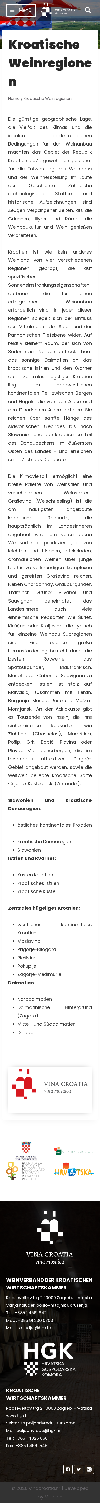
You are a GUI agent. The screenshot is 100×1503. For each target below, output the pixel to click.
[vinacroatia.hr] (58, 10)
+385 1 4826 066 (31, 1438)
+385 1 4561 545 (31, 1446)
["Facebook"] (68, 1469)
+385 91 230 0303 (35, 1320)
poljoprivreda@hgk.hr (38, 1430)
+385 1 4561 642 (31, 1313)
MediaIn (53, 1497)
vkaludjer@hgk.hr (33, 1328)
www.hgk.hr (17, 1416)
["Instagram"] (89, 1469)
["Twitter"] (78, 1469)
